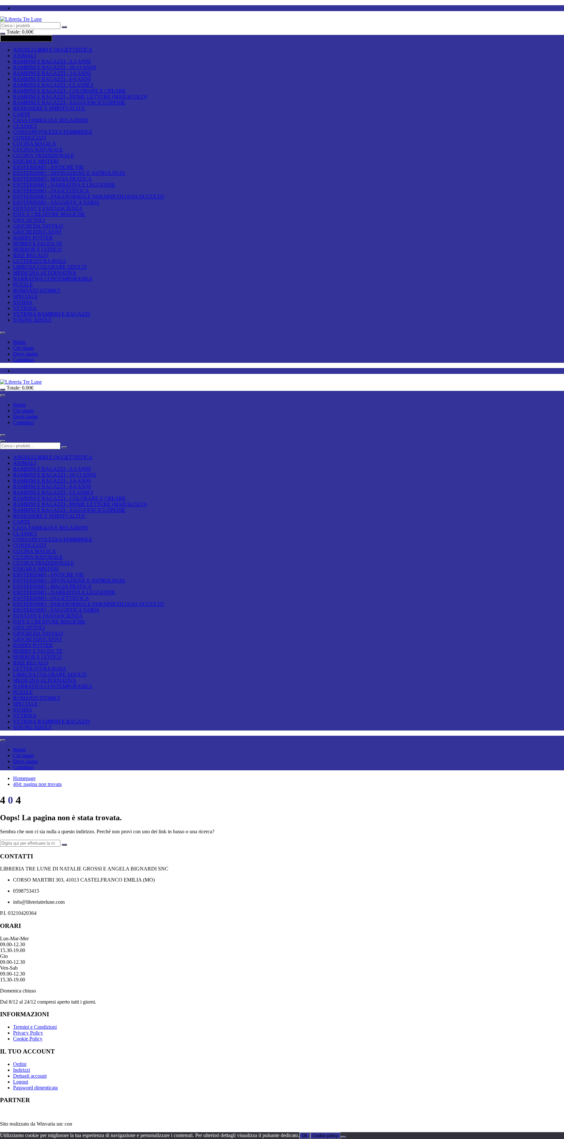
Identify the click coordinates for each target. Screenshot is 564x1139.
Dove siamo (25, 354)
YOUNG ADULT (32, 320)
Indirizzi (21, 1070)
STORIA (22, 302)
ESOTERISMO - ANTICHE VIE (48, 167)
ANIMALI (24, 55)
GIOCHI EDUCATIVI (37, 232)
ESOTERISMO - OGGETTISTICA (51, 190)
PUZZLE (23, 284)
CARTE (21, 114)
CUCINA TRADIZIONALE (43, 155)
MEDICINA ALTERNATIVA (44, 273)
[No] (343, 1137)
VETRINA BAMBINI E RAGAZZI (51, 314)
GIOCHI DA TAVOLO (38, 226)
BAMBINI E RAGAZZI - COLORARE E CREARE (69, 91)
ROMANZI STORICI (36, 290)
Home (19, 342)
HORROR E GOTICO (37, 249)
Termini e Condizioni (35, 1027)
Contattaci (23, 359)
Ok (304, 1135)
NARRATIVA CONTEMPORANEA (52, 279)
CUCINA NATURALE (38, 149)
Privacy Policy (28, 1033)
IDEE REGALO (30, 255)
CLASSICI (25, 126)
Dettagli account (30, 1076)
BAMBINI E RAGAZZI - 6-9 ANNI (52, 79)
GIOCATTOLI (29, 220)
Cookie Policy (27, 1038)
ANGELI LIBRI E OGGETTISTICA (52, 50)
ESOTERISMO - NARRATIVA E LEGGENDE (64, 185)
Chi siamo (23, 348)
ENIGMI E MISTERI (36, 161)
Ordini (19, 1064)
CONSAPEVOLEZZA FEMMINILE (52, 132)
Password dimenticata (35, 1087)
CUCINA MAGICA (34, 143)
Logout (20, 1082)
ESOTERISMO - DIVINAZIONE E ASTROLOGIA (69, 173)
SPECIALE (25, 296)
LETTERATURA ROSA (39, 261)
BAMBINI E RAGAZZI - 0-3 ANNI (52, 61)
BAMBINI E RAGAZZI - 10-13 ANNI (54, 67)
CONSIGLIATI (29, 138)
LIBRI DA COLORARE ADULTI (49, 267)
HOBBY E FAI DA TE (37, 243)
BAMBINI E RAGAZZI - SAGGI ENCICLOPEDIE (69, 102)
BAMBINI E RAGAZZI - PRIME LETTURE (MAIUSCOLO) (80, 97)
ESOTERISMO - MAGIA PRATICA (52, 179)
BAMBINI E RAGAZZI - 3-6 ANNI (52, 73)
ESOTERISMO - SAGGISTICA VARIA (56, 202)
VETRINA (25, 308)
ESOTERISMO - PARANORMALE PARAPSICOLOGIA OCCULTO (88, 196)
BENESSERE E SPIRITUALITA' (49, 108)
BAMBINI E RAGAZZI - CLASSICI (53, 85)
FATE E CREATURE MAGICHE (49, 214)
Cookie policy (325, 1135)
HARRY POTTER (33, 237)
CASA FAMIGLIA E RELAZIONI (50, 120)
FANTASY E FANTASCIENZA (48, 208)
